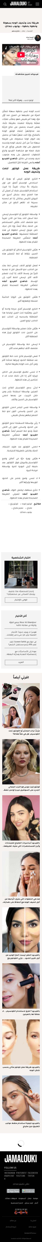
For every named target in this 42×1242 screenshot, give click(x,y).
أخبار (36, 1203)
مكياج (29, 508)
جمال (23, 31)
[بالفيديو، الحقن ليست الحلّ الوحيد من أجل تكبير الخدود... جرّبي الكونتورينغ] (21, 930)
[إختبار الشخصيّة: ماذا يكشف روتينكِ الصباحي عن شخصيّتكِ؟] (21, 574)
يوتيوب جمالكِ (26, 512)
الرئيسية (29, 31)
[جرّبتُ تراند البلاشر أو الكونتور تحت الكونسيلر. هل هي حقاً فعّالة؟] (21, 705)
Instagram (9, 1173)
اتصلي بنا (33, 1221)
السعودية (22, 1199)
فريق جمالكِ (32, 1227)
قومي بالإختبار (21, 600)
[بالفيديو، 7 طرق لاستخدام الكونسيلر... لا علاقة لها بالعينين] (21, 986)
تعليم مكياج (18, 508)
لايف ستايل (29, 1203)
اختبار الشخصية (17, 1203)
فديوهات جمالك (11, 1199)
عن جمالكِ (13, 1221)
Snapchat (9, 1176)
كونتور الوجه (27, 504)
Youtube (20, 1176)
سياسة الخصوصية (30, 1233)
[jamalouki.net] (21, 3)
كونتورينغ (14, 504)
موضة (35, 1199)
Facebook (33, 1173)
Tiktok (31, 1176)
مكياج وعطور (16, 31)
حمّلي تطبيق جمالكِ (21, 1184)
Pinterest (21, 1173)
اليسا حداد (30, 37)
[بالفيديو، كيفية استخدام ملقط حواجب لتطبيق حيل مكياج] (21, 1098)
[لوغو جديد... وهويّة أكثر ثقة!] (21, 87)
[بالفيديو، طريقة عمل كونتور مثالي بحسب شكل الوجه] (21, 1042)
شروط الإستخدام (11, 1227)
